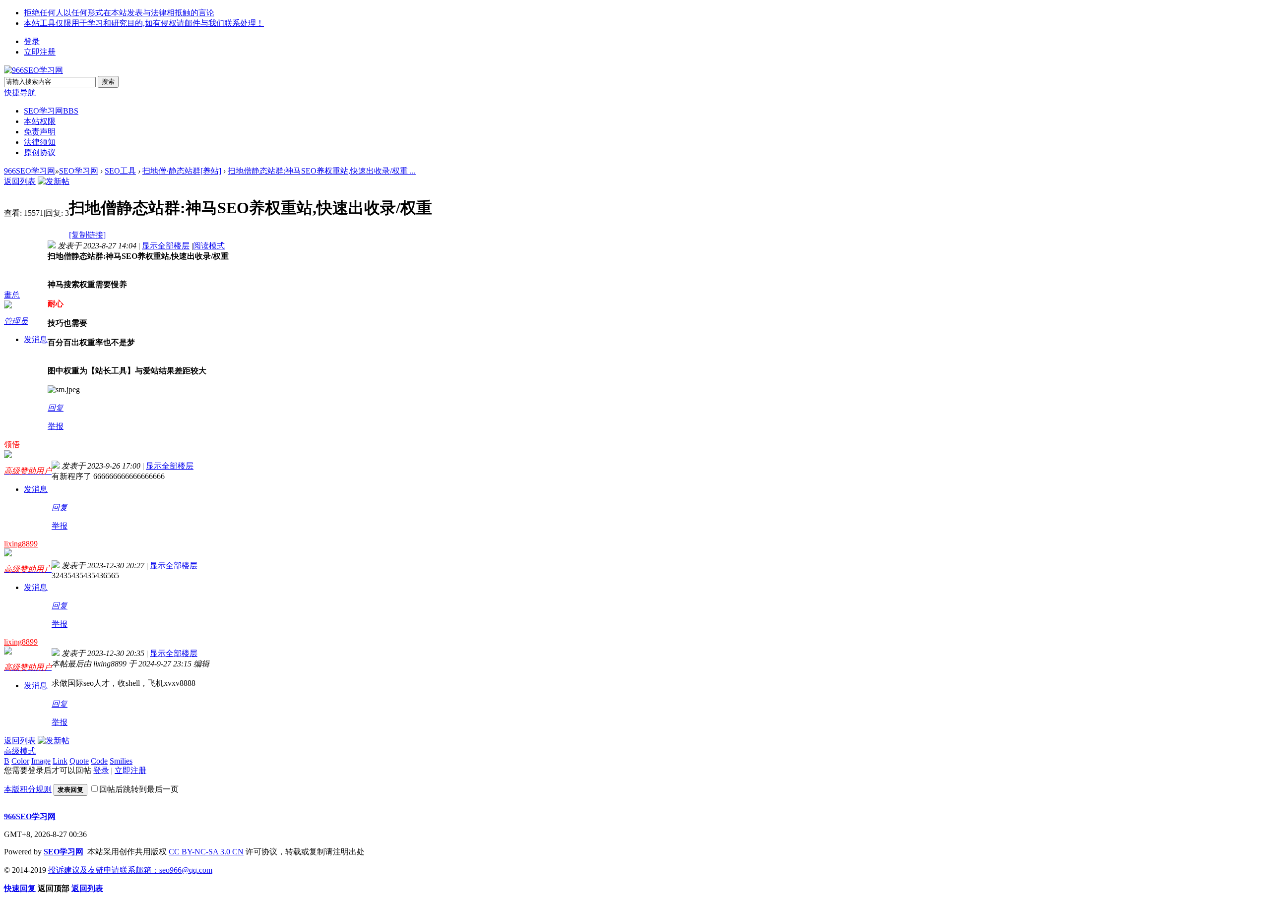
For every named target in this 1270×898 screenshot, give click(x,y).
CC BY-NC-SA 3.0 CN (206, 851)
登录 (32, 41)
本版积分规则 (28, 789)
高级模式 (20, 751)
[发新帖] (53, 181)
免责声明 (40, 131)
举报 (56, 426)
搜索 (108, 81)
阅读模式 (209, 245)
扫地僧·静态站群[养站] (181, 171)
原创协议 (40, 152)
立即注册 (40, 52)
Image (41, 761)
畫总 (12, 295)
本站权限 (40, 121)
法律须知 (40, 142)
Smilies (121, 761)
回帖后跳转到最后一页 (139, 789)
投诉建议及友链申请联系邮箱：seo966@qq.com (130, 870)
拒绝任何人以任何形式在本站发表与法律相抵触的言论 (119, 12)
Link (60, 761)
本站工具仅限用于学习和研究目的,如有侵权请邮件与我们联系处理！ (144, 23)
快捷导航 (20, 92)
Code (99, 761)
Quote (79, 761)
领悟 (12, 444)
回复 (56, 408)
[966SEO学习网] (33, 70)
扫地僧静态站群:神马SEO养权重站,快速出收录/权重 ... (322, 171)
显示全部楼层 (166, 245)
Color (20, 761)
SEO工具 (120, 171)
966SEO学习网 (29, 171)
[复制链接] (87, 235)
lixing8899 (21, 543)
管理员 (16, 321)
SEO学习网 (51, 111)
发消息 (36, 339)
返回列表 (20, 181)
